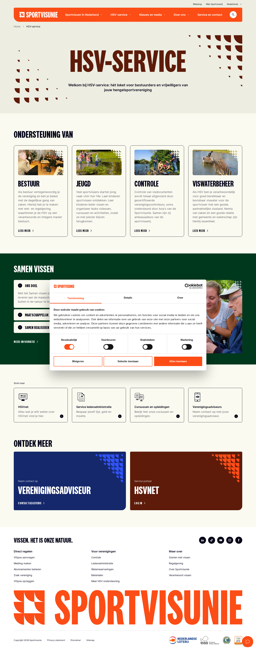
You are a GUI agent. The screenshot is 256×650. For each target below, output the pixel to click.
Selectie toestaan (128, 361)
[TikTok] (211, 540)
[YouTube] (220, 540)
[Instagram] (229, 540)
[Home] (38, 15)
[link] (26, 230)
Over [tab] (180, 297)
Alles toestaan (178, 361)
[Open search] (233, 14)
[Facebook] (238, 540)
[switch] (108, 347)
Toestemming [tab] (75, 298)
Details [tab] (128, 297)
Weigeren (78, 361)
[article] (70, 481)
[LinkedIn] (202, 540)
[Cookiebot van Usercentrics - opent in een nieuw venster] (187, 286)
